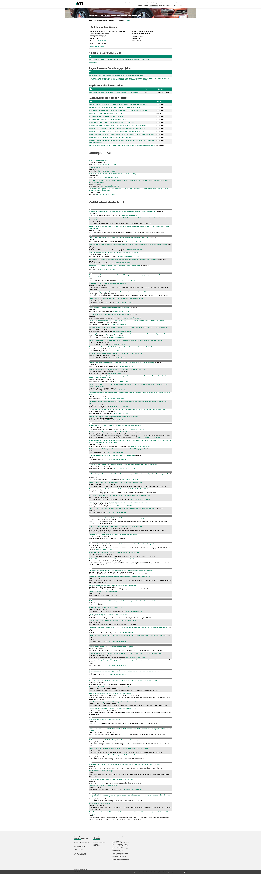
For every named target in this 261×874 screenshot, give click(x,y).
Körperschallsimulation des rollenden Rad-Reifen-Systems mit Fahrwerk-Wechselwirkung (116, 75)
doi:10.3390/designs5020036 (117, 337)
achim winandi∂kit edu (97, 46)
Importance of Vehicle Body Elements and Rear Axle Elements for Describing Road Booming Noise (119, 369)
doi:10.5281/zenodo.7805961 (106, 194)
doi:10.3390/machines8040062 (114, 398)
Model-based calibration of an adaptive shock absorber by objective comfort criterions (115, 552)
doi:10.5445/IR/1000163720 (134, 241)
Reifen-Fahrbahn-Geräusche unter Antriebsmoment (104, 719)
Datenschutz (128, 3)
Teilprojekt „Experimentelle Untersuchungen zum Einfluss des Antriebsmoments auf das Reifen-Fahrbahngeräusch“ (123, 680)
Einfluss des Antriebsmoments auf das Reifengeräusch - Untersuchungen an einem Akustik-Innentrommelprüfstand (123, 601)
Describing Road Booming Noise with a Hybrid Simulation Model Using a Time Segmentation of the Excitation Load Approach (126, 320)
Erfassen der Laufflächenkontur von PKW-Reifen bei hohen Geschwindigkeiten (112, 708)
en (182, 3)
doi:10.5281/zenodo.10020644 (109, 186)
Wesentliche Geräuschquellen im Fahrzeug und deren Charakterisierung (111, 693)
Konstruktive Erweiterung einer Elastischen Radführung (106, 116)
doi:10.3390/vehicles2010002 (115, 420)
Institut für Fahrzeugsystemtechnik (98, 20)
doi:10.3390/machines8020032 (119, 407)
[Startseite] (186, 5)
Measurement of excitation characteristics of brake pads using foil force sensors (113, 534)
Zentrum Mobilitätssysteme (153, 3)
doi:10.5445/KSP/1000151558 (122, 263)
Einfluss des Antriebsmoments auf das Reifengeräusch (105, 607)
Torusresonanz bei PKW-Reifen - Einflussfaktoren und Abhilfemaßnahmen (111, 687)
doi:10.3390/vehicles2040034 (117, 373)
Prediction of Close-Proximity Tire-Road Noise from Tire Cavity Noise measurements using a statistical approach (123, 464)
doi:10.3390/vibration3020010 (117, 390)
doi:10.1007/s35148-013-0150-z (133, 611)
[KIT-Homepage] (78, 4)
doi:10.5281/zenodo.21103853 (107, 164)
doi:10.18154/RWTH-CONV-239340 (149, 437)
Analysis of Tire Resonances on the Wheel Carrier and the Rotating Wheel (111, 559)
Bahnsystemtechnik (143, 5)
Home (115, 3)
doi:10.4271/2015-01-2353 (104, 549)
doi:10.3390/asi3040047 (122, 381)
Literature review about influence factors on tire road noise (107, 113)
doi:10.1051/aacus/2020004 (119, 413)
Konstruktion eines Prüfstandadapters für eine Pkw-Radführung (108, 119)
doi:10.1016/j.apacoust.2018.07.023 (124, 468)
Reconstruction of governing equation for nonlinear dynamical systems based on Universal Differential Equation (122, 292)
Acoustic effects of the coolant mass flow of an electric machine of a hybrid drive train (115, 425)
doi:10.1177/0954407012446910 (135, 657)
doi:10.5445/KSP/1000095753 (117, 452)
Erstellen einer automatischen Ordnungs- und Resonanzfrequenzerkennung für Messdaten (116, 131)
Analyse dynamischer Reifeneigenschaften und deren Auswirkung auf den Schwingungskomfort (117, 449)
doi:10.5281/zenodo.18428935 (109, 177)
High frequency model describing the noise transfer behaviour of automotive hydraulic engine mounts (119, 495)
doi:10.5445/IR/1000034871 (125, 633)
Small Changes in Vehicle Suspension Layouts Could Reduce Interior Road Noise (113, 416)
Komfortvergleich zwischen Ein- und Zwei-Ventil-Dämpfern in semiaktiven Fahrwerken (114, 265)
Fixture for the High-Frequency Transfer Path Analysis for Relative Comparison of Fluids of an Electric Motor (121, 347)
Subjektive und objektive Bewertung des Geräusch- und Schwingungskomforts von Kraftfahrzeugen (119, 748)
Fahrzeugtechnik (153, 5)
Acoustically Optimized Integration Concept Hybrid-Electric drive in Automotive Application (116, 526)
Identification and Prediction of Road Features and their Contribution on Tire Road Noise (115, 482)
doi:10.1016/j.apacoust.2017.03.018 (122, 506)
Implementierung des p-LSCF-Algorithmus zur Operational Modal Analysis (111, 122)
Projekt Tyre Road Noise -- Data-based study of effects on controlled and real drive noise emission (119, 59)
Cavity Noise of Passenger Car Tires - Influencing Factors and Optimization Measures (115, 702)
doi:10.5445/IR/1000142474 (125, 366)
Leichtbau (176, 5)
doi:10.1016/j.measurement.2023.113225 (127, 256)
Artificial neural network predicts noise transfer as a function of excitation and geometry (115, 432)
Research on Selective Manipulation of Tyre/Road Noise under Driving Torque (112, 620)
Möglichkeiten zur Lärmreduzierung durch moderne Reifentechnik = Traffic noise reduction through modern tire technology (126, 764)
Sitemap (144, 3)
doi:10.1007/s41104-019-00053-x (135, 429)
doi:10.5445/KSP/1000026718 (117, 665)
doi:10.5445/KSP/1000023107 (117, 675)
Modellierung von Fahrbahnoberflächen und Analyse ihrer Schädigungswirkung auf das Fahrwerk (118, 110)
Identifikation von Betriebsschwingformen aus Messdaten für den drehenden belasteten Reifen (117, 125)
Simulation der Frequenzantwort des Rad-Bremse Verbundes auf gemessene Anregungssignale (118, 518)
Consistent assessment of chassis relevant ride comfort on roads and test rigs (112, 585)
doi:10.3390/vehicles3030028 (117, 324)
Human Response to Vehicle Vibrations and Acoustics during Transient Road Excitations (115, 353)
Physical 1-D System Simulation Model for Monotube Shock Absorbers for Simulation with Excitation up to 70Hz (122, 544)
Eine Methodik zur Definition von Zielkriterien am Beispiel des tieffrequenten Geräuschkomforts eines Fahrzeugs (123, 211)
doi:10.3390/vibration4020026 (117, 350)
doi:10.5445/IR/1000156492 (130, 479)
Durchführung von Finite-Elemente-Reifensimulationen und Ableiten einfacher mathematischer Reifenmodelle (122, 145)
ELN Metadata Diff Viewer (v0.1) (99, 167)
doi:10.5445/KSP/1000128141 (122, 311)
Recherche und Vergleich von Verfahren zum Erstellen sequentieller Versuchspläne (114, 92)
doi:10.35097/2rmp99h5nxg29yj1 (106, 171)
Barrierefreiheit (136, 3)
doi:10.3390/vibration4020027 (117, 344)
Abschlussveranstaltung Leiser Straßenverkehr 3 (103, 591)
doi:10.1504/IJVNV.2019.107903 (140, 446)
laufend (158, 113)
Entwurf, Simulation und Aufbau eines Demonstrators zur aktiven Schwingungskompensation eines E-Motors (122, 134)
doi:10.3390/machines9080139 (122, 331)
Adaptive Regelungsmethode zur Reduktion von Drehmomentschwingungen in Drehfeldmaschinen (118, 237)
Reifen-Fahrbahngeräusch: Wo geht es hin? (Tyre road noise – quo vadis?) (111, 779)
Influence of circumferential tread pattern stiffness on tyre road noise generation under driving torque (119, 576)
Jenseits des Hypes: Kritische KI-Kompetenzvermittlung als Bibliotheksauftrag (112, 174)
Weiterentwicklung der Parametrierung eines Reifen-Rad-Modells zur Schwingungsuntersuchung (118, 104)
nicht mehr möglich (163, 92)
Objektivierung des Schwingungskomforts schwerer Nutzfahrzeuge (109, 307)
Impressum (121, 3)
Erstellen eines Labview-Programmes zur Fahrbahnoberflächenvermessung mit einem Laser (117, 128)
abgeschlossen (160, 104)
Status (158, 101)
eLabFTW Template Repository (98, 160)
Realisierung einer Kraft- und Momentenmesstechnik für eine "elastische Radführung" (115, 107)
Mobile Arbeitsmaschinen (165, 5)
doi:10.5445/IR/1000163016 (133, 250)
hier (120, 861)
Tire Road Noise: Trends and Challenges (101, 771)
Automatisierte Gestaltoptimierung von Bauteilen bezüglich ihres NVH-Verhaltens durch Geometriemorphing (121, 362)
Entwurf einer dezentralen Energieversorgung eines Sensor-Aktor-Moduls (111, 137)
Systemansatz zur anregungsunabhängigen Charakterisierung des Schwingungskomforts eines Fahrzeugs (121, 671)
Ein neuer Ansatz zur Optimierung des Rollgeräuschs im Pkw (107, 283)
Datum (160, 89)
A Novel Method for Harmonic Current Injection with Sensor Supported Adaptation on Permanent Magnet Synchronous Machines (128, 327)
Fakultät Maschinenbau (167, 3)
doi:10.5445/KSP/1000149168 (126, 280)
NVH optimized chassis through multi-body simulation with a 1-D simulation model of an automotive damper (121, 570)
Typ (146, 89)
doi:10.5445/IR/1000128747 (132, 318)
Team (128, 20)
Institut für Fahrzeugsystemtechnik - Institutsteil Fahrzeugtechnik (115, 15)
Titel (90, 56)
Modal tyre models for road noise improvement (103, 786)
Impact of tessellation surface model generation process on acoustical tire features (114, 252)
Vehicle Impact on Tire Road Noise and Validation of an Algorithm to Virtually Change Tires (116, 298)
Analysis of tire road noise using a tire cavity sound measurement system (111, 646)
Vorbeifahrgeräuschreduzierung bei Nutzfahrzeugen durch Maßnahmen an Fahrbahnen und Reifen (118, 755)
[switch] (186, 3)
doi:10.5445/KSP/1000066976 (117, 512)
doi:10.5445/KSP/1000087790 (117, 459)
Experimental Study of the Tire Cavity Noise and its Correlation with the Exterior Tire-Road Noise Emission (121, 489)
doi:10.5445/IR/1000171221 (130, 215)
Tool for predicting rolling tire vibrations (100, 803)
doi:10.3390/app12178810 (125, 302)
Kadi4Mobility (93, 62)
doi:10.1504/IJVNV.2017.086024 (140, 499)
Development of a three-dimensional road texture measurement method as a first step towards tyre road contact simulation (126, 653)
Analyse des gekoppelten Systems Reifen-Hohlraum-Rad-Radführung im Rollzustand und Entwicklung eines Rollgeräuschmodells (128, 627)
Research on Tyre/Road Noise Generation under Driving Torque (108, 614)
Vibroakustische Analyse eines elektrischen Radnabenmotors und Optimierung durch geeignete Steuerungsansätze (123, 259)
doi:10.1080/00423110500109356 (131, 789)
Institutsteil (122, 20)
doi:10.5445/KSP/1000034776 (117, 641)
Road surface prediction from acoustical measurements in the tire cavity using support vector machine (120, 502)
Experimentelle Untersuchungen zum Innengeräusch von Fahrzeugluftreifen (112, 455)
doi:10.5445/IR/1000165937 (108, 269)
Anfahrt (182, 5)
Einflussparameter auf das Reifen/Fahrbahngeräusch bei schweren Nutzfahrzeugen (114, 740)
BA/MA (147, 92)
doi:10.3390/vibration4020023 (117, 357)
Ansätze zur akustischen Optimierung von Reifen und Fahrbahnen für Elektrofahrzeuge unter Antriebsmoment (122, 508)
